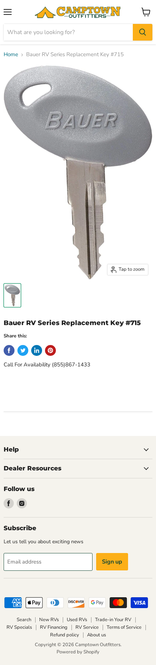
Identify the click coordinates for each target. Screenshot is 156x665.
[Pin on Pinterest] (50, 350)
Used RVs (77, 619)
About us (96, 635)
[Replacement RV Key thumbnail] (12, 295)
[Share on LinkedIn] (36, 350)
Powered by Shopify (78, 652)
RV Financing (53, 627)
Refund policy (64, 635)
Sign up (112, 562)
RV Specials (19, 627)
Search (24, 619)
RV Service (87, 627)
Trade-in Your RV (113, 619)
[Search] (142, 32)
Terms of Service (124, 627)
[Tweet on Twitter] (22, 350)
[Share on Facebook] (9, 350)
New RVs (49, 619)
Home (11, 54)
